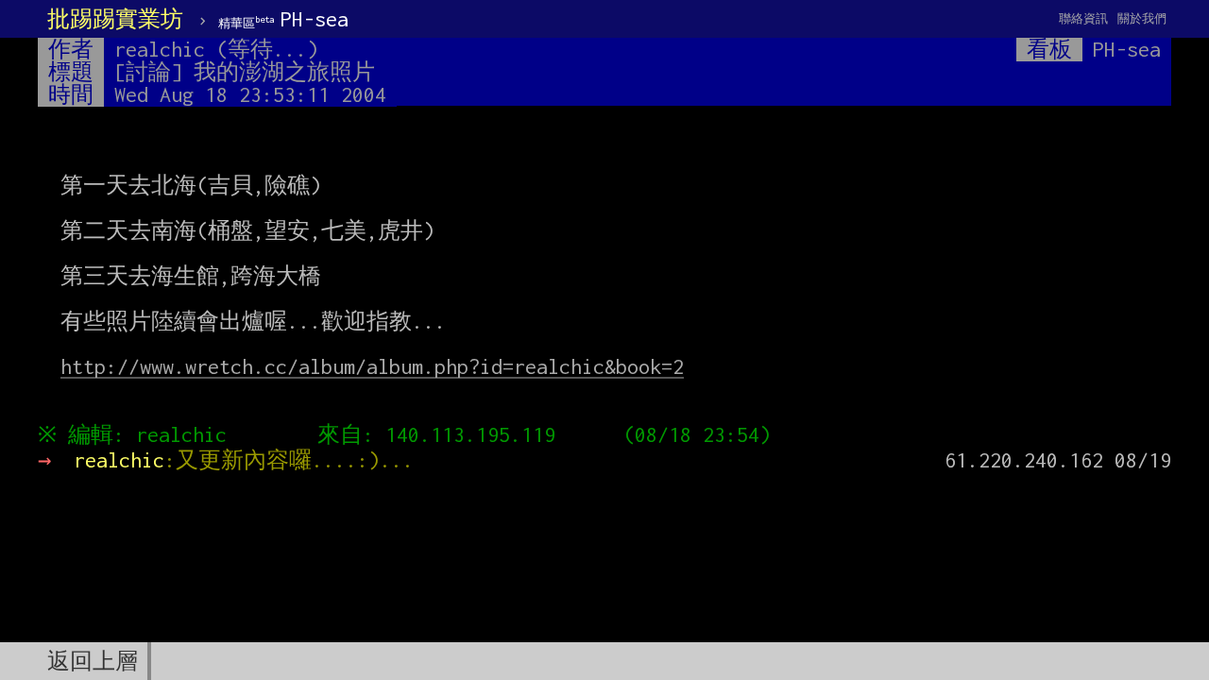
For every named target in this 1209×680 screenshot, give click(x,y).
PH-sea (283, 19)
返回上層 (92, 661)
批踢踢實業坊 (115, 19)
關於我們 (1141, 18)
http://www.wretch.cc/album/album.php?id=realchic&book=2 (372, 366)
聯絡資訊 (1083, 18)
